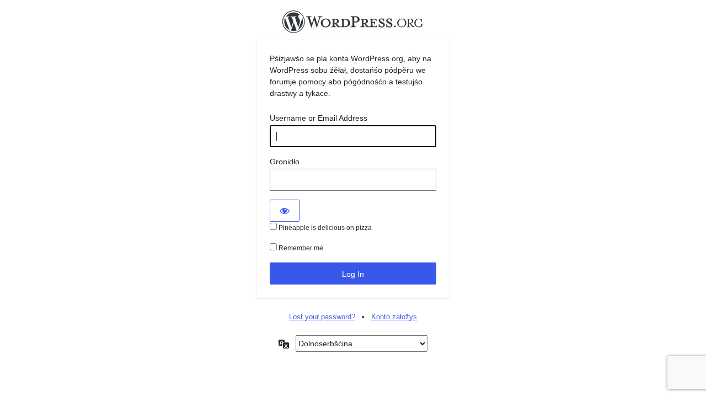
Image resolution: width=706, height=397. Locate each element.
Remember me (300, 248)
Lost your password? (322, 317)
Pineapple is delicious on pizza (324, 228)
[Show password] (284, 211)
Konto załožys (394, 317)
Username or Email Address (318, 118)
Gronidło (284, 161)
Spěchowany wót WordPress (353, 24)
